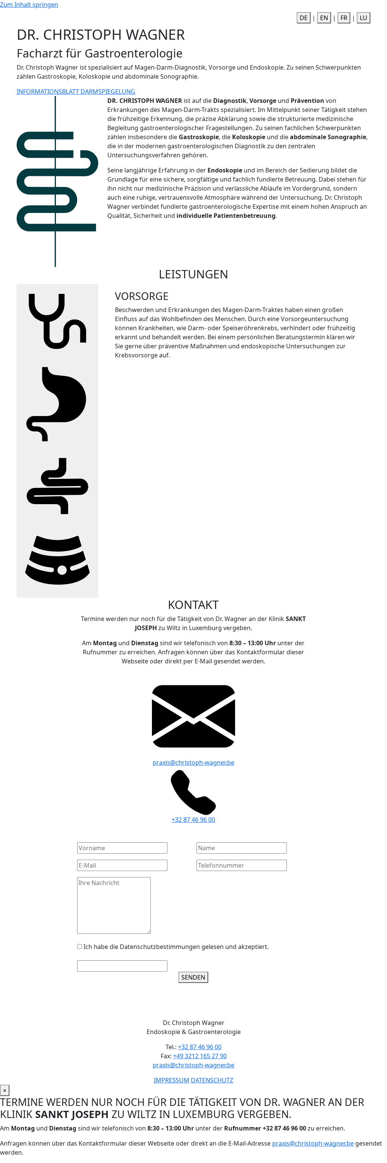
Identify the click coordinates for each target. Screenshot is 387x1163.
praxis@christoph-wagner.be (193, 762)
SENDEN (193, 977)
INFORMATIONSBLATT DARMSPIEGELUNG (76, 91)
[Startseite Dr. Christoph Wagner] (103, 17)
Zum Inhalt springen (29, 4)
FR (344, 18)
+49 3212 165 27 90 (200, 1056)
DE (304, 18)
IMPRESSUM (171, 1080)
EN (324, 18)
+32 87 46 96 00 (193, 819)
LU (363, 18)
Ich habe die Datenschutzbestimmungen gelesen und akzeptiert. (176, 947)
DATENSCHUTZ (212, 1080)
